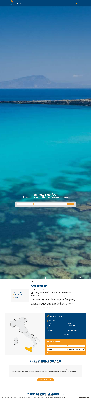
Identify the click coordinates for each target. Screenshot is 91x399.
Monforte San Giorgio (72, 330)
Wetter (79, 3)
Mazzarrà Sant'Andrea (72, 320)
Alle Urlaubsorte (18, 294)
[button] (24, 204)
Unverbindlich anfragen (45, 379)
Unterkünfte (55, 3)
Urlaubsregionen (38, 281)
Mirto (69, 327)
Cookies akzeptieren (84, 397)
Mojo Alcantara (71, 328)
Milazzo (69, 323)
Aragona (50, 321)
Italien (32, 281)
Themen (48, 3)
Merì (69, 321)
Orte (42, 3)
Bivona (49, 323)
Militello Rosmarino (72, 325)
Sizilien (44, 281)
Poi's (72, 3)
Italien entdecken (65, 3)
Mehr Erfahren (66, 397)
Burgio (49, 325)
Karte (16, 299)
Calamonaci (50, 327)
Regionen (37, 3)
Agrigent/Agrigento (52, 320)
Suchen (72, 204)
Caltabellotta (51, 328)
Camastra (50, 330)
